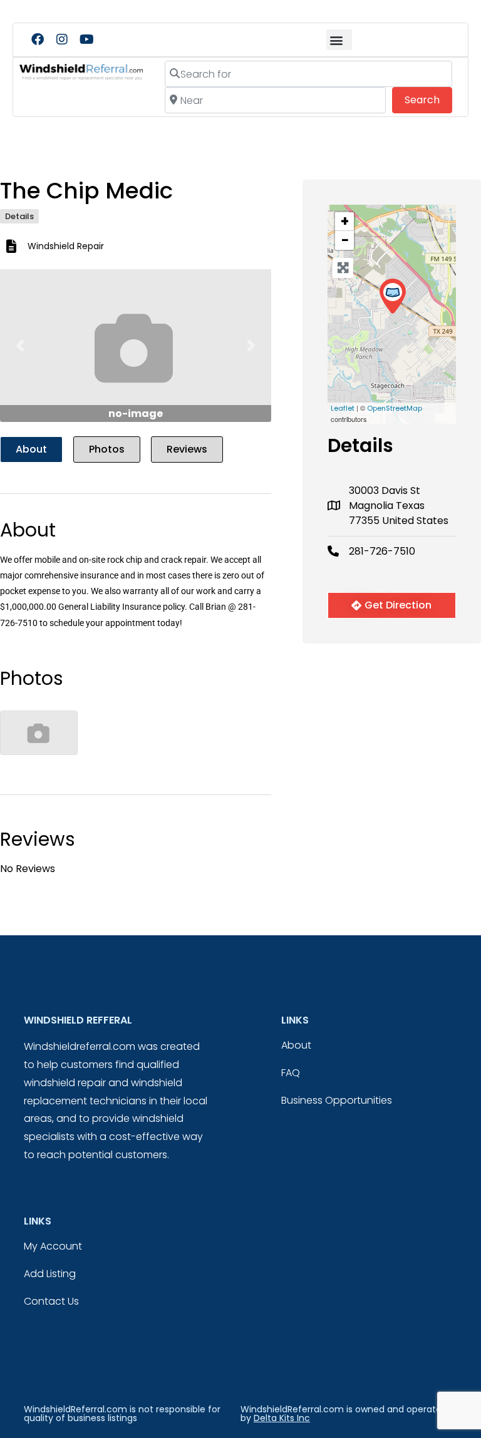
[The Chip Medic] (392, 296)
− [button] (345, 240)
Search (428, 99)
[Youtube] (86, 39)
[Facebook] (37, 39)
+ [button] (345, 221)
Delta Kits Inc (282, 1418)
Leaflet (342, 408)
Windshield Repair (66, 246)
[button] (339, 39)
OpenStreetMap (394, 408)
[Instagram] (62, 39)
